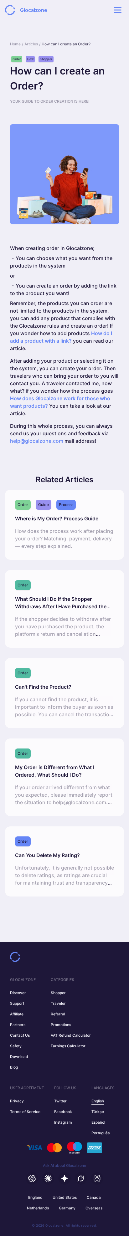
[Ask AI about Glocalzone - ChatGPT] (32, 1178)
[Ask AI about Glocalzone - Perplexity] (97, 1178)
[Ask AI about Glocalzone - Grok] (81, 1178)
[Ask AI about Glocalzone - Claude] (48, 1178)
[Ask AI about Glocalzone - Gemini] (64, 1178)
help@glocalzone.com (36, 441)
